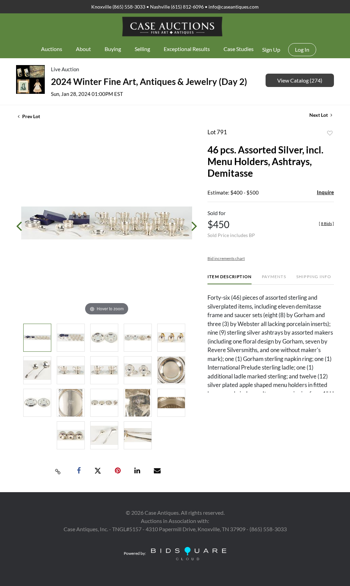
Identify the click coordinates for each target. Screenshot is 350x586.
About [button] (83, 49)
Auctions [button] (51, 49)
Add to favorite (330, 133)
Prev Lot (30, 116)
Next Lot (319, 115)
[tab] (229, 279)
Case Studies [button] (239, 49)
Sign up (271, 49)
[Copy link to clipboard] (58, 471)
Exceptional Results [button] (187, 49)
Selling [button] (142, 49)
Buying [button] (113, 49)
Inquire (325, 192)
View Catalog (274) (299, 80)
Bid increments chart (226, 258)
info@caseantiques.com (233, 7)
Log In (302, 49)
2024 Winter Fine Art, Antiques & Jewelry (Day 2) (149, 81)
